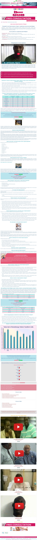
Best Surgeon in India (25, 538)
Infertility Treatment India (19, 538)
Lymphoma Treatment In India (15, 539)
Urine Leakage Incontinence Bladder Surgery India (25, 539)
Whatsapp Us (20, 174)
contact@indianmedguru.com (19, 1)
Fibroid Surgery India (8, 539)
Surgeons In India (3, 538)
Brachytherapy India (13, 538)
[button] (18, 441)
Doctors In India (8, 538)
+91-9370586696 (19, 0)
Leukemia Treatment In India (32, 538)
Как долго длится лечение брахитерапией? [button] (6, 386)
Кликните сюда (16, 360)
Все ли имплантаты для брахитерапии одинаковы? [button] (7, 387)
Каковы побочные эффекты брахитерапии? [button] (6, 388)
